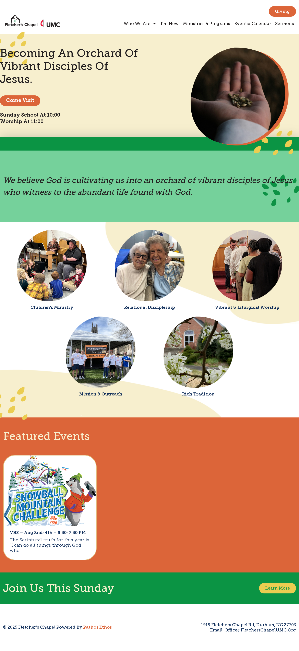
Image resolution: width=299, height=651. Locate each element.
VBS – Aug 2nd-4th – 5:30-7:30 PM (48, 533)
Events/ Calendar (252, 23)
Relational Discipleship (149, 308)
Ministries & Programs (206, 23)
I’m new (170, 23)
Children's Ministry (52, 308)
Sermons (284, 23)
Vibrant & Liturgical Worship (247, 308)
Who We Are (137, 23)
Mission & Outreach (100, 394)
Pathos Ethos (97, 627)
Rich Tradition (198, 394)
